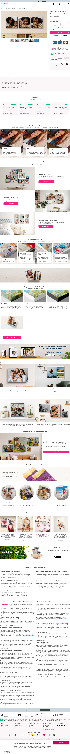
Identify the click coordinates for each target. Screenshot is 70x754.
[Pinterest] (62, 725)
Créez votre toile (10, 203)
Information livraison (5, 726)
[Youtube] (64, 725)
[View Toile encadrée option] (40, 272)
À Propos (31, 725)
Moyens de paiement (5, 725)
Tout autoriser (61, 742)
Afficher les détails (18, 751)
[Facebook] (59, 725)
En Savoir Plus (58, 556)
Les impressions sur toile (5, 604)
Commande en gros (5, 728)
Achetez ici (44, 710)
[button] (60, 32)
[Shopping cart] (68, 4)
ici (39, 678)
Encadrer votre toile (46, 181)
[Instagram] (57, 725)
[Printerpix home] (4, 4)
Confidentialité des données (48, 729)
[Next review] (68, 109)
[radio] (53, 18)
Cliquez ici (66, 58)
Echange (45, 728)
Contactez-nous (46, 725)
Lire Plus (8, 111)
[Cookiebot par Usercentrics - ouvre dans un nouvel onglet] (7, 752)
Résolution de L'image (19, 726)
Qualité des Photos (19, 725)
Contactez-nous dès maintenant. (56, 59)
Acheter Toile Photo (12, 338)
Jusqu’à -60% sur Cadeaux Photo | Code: (35, 1)
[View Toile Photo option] (26, 272)
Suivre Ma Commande (47, 726)
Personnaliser (60, 746)
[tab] (12, 40)
